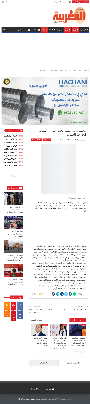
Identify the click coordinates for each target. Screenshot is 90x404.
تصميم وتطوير (30, 399)
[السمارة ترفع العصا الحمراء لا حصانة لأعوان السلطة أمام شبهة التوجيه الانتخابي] (77, 330)
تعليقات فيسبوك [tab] (72, 363)
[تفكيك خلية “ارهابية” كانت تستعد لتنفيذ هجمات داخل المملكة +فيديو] (13, 198)
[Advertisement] (45, 50)
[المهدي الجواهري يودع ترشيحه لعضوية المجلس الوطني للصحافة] (39, 330)
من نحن (65, 2)
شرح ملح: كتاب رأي (36, 139)
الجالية (51, 30)
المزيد (19, 30)
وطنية (66, 30)
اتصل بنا (57, 2)
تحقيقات (35, 30)
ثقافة (43, 30)
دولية (58, 30)
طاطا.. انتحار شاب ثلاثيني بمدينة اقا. (76, 309)
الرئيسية (83, 30)
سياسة (25, 30)
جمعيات (45, 325)
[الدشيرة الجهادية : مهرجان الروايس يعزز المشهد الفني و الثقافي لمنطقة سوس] (13, 222)
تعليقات (42, 363)
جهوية (74, 30)
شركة (22, 399)
